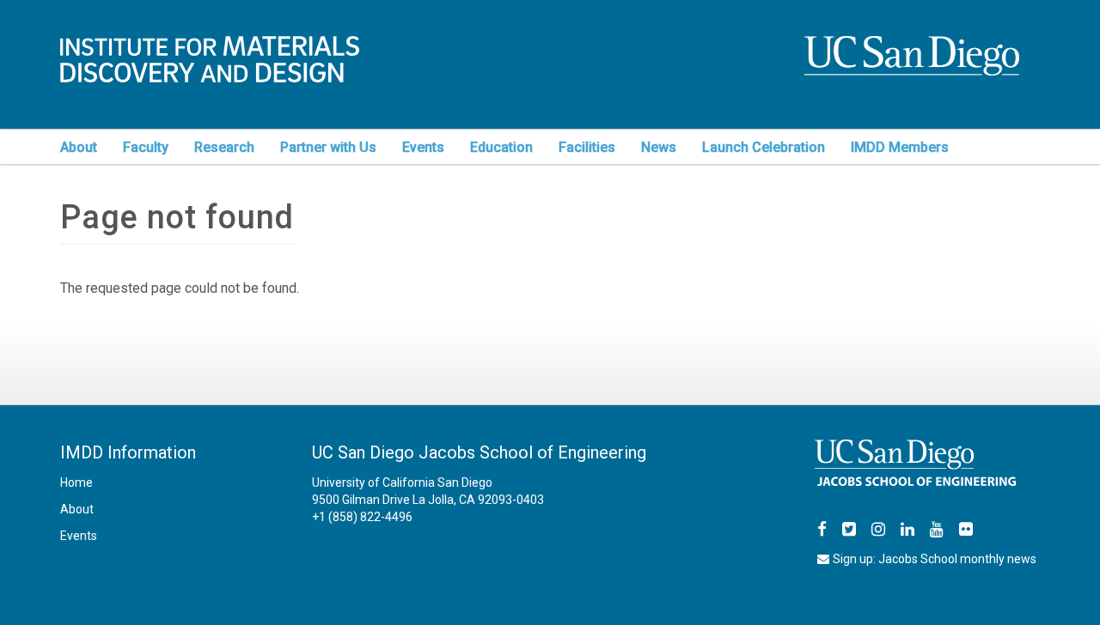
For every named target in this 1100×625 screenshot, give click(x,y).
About (78, 147)
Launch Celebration (763, 147)
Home (76, 482)
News (658, 147)
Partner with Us (328, 147)
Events (423, 147)
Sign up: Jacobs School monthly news (934, 559)
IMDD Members (900, 147)
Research (224, 147)
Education (501, 147)
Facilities (587, 147)
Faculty (145, 147)
